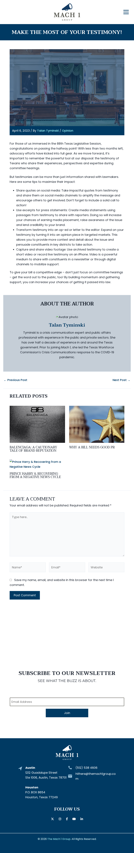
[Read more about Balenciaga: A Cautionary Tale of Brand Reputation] (37, 424)
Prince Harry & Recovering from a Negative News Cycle (35, 475)
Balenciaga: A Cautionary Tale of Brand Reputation (33, 449)
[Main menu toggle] (126, 12)
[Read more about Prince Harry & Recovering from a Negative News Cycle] (37, 464)
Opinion (67, 131)
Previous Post (15, 380)
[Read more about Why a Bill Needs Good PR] (97, 424)
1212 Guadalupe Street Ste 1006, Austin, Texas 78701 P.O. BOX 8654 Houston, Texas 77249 (46, 782)
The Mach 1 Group (58, 839)
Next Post (121, 380)
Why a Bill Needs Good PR (92, 447)
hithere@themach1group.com (95, 776)
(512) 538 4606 (86, 768)
